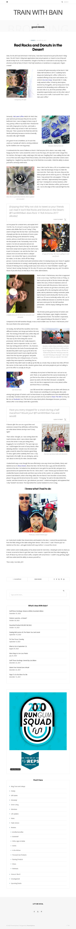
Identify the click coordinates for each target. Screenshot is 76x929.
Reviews (13, 827)
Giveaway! (14, 800)
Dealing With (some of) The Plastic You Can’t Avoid (24, 632)
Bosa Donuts (22, 466)
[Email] (63, 579)
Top (68, 925)
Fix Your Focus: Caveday (16, 639)
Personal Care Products (19, 855)
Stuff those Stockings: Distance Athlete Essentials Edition (26, 611)
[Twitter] (59, 579)
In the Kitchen (16, 850)
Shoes (14, 864)
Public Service (15, 823)
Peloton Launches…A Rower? (18, 618)
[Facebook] (56, 579)
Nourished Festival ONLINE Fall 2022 (20, 625)
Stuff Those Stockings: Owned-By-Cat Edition (22, 660)
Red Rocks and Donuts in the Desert (38, 47)
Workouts (15, 868)
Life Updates (15, 814)
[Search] (62, 2)
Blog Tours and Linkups (18, 786)
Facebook (17, 399)
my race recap (47, 80)
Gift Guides (14, 795)
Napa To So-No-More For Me (18, 674)
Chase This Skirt (57, 397)
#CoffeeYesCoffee (17, 832)
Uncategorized (15, 879)
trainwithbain (17, 579)
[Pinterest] (61, 579)
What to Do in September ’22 (18, 646)
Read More (38, 579)
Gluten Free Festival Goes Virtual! (19, 667)
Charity (13, 791)
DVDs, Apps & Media (18, 841)
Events (33, 40)
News (12, 818)
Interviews (14, 809)
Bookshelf (15, 836)
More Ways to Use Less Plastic (18, 653)
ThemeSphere (31, 925)
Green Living (14, 805)
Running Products (17, 859)
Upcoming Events (16, 883)
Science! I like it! (15, 874)
